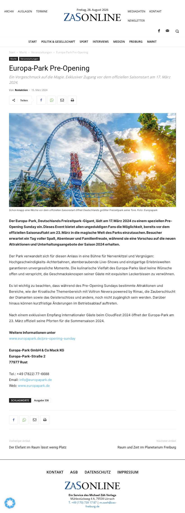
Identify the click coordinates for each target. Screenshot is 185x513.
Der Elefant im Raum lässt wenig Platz (37, 447)
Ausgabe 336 (41, 400)
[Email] (61, 100)
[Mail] (167, 31)
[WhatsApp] (51, 100)
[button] (177, 31)
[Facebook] (159, 31)
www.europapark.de (34, 385)
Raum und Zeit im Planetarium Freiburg (147, 447)
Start (12, 52)
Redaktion (21, 90)
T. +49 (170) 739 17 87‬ (83, 502)
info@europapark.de (35, 380)
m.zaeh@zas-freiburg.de (101, 504)
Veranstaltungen (41, 52)
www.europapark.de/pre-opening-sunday (42, 338)
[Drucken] (72, 100)
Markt (23, 52)
